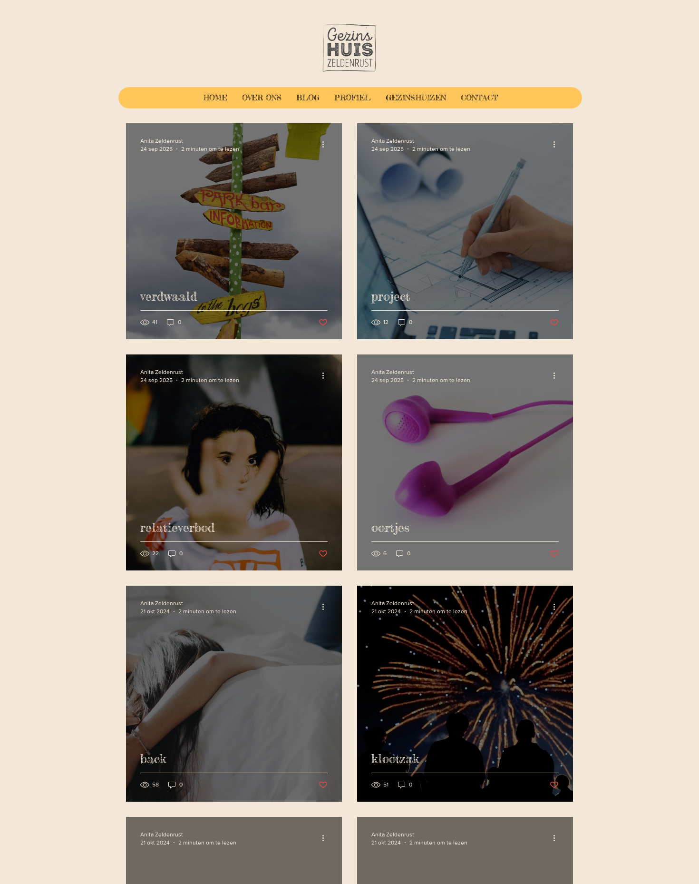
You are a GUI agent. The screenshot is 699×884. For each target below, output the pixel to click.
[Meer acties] (326, 144)
